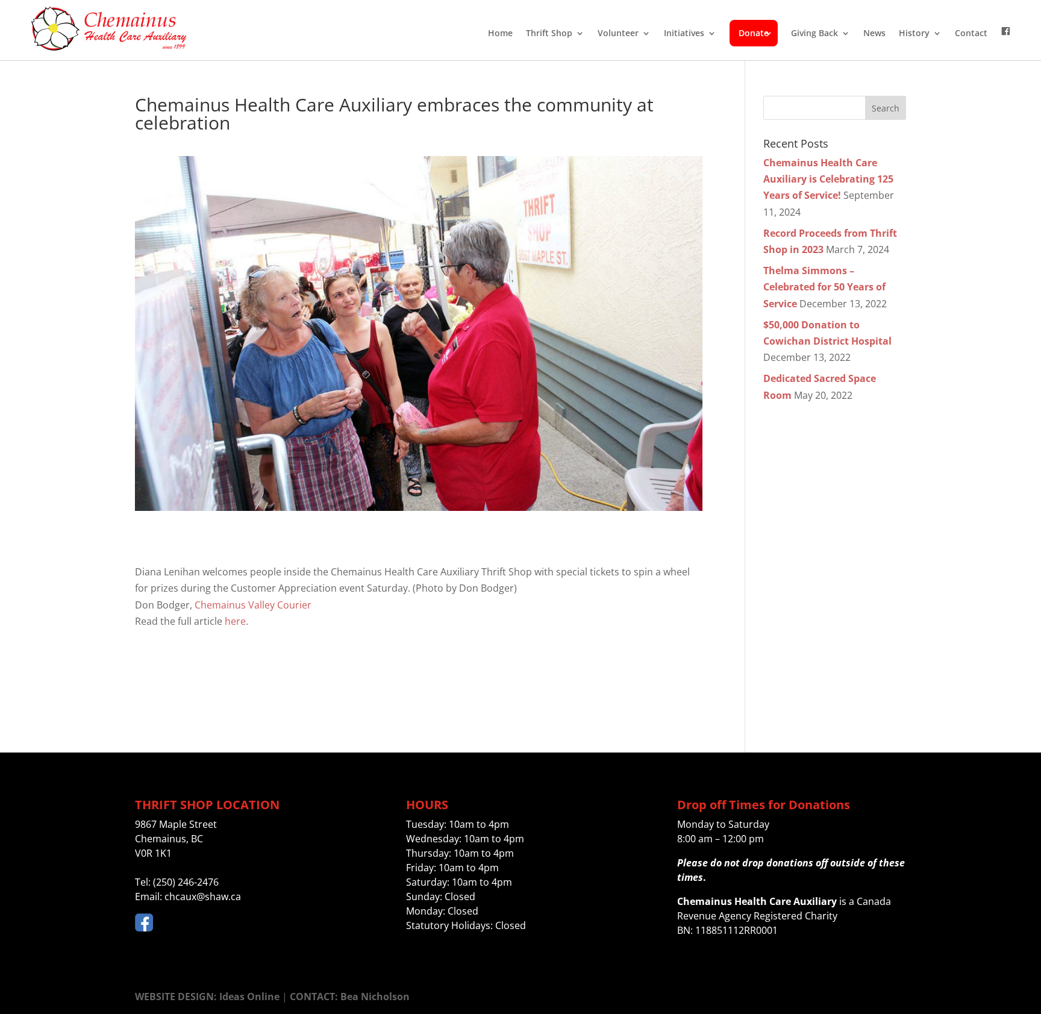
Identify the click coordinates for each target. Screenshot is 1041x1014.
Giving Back (814, 33)
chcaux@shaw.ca (202, 896)
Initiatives (684, 33)
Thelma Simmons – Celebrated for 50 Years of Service (824, 287)
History (914, 33)
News (874, 33)
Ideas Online (249, 996)
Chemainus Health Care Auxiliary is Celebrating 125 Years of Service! (828, 179)
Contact (971, 33)
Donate (754, 33)
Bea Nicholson (375, 996)
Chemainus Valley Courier (253, 605)
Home (500, 33)
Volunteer (618, 33)
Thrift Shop (549, 33)
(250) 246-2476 (186, 882)
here (235, 621)
